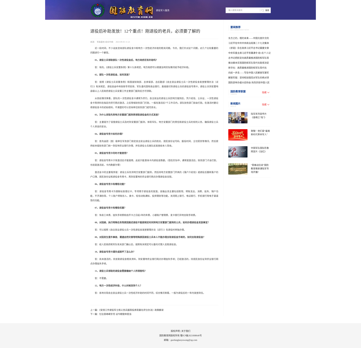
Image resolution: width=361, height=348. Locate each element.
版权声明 (175, 331)
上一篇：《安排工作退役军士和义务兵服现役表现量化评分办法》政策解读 (127, 310)
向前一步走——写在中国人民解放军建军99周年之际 (248, 73)
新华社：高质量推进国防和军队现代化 (247, 68)
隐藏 (264, 92)
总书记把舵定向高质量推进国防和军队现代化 (248, 58)
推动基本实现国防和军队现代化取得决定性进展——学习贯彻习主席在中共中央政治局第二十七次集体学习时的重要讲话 (248, 63)
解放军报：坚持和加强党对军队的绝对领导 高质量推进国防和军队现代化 (248, 78)
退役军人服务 (163, 10)
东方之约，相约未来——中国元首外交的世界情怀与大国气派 (248, 39)
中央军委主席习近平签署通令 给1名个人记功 (249, 53)
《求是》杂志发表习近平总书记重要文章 (248, 48)
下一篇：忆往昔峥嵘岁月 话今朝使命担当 (110, 314)
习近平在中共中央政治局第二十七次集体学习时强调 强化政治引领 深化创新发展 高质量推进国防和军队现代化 (249, 44)
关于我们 (185, 331)
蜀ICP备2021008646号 (191, 335)
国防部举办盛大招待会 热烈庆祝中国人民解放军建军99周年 (248, 83)
